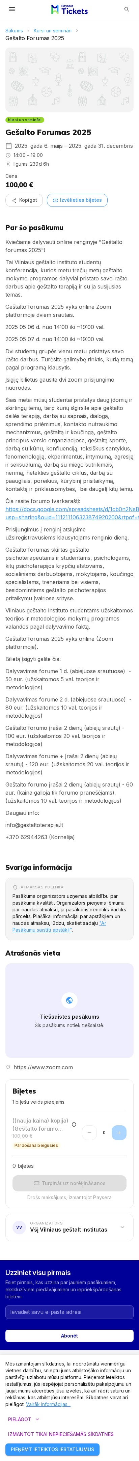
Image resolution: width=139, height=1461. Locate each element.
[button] (69, 1227)
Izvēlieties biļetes (77, 200)
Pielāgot (24, 1419)
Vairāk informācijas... (48, 1404)
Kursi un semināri (53, 30)
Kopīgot (24, 200)
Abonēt (69, 1336)
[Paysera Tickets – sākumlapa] (69, 9)
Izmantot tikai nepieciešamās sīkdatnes (61, 1434)
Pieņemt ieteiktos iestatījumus (52, 1449)
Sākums (14, 30)
